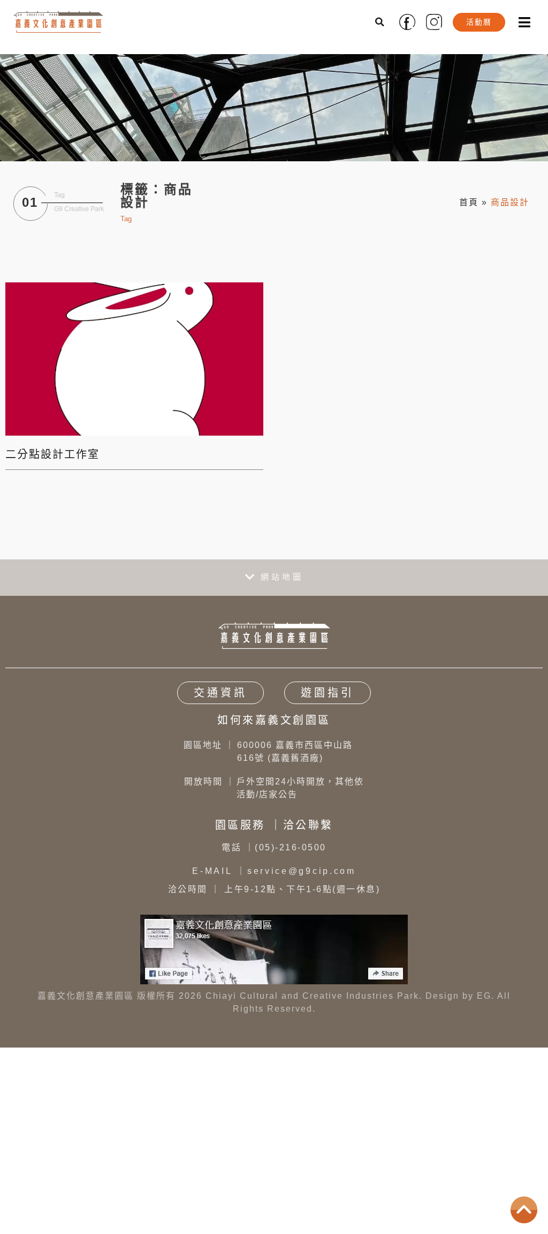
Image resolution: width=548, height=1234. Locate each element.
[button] (380, 22)
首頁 (468, 202)
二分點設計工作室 (52, 454)
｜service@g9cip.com (274, 871)
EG (484, 995)
